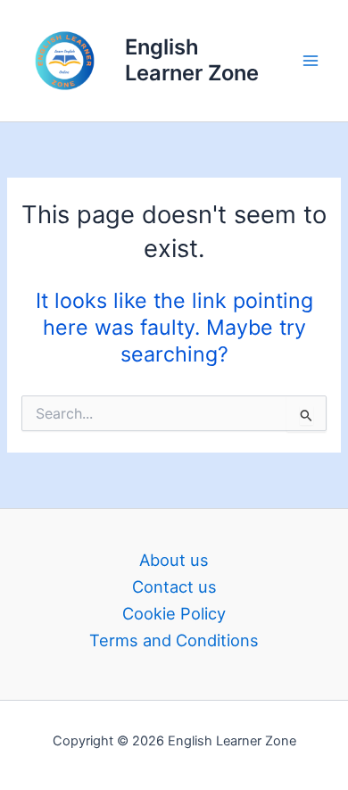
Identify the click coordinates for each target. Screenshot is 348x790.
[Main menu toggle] (311, 60)
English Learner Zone (192, 59)
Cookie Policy (174, 613)
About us (174, 560)
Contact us (174, 586)
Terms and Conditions (174, 640)
